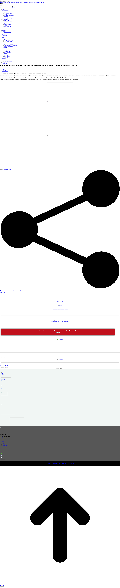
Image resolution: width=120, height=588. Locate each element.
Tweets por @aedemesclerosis (4, 365)
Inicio (3, 441)
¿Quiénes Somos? (5, 442)
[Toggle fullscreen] (2, 586)
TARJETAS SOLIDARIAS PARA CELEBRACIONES (60, 321)
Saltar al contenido (3, 0)
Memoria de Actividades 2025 (60, 340)
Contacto (3, 444)
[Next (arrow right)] (1, 587)
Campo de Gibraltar (6, 169)
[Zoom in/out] (3, 586)
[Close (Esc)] (0, 586)
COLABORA (57, 332)
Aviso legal (56, 463)
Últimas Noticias (4, 445)
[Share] (1, 586)
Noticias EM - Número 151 (60, 360)
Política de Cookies (71, 463)
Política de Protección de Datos (63, 463)
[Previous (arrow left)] (0, 587)
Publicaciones (4, 443)
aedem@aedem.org (3, 437)
